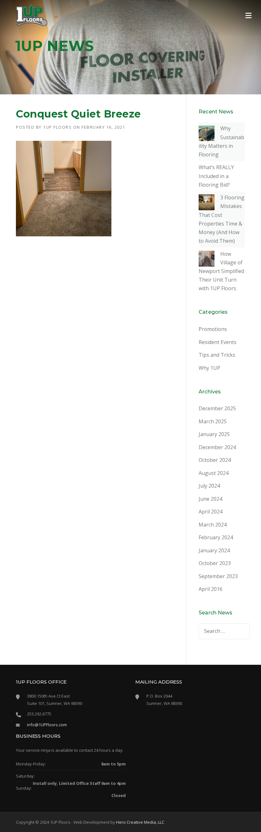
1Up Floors (57, 127)
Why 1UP (209, 367)
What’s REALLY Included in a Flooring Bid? (216, 176)
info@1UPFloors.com (47, 725)
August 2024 (214, 473)
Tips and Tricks (217, 354)
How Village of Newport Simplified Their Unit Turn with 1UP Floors (221, 271)
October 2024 (215, 459)
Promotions (213, 329)
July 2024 (209, 485)
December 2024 (217, 447)
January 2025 (214, 434)
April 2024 (210, 511)
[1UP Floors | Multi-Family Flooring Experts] (32, 14)
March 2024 (213, 524)
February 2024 (216, 537)
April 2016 (210, 588)
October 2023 (215, 563)
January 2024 (214, 550)
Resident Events (217, 342)
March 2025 (213, 421)
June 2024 (210, 498)
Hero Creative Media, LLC (140, 822)
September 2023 (218, 576)
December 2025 (217, 408)
